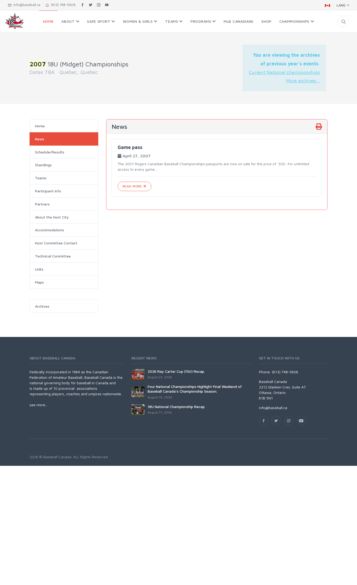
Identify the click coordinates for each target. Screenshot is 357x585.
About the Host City (52, 217)
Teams (41, 178)
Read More (133, 186)
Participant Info (48, 191)
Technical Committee (53, 256)
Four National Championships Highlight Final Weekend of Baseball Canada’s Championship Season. (195, 388)
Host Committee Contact (56, 243)
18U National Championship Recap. (176, 406)
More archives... (303, 80)
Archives (42, 306)
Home (40, 126)
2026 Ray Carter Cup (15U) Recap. (176, 371)
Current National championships (284, 72)
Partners (42, 204)
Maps (39, 282)
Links (39, 269)
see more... (39, 405)
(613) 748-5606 (62, 5)
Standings (43, 165)
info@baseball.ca (25, 5)
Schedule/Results (49, 152)
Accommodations (49, 230)
